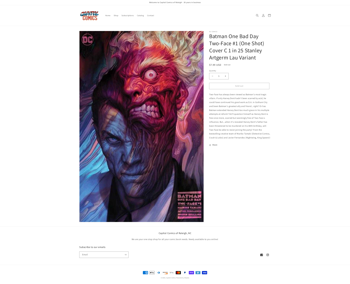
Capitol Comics (171, 278)
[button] (257, 15)
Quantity (212, 71)
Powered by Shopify (182, 278)
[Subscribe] (125, 254)
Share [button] (214, 145)
